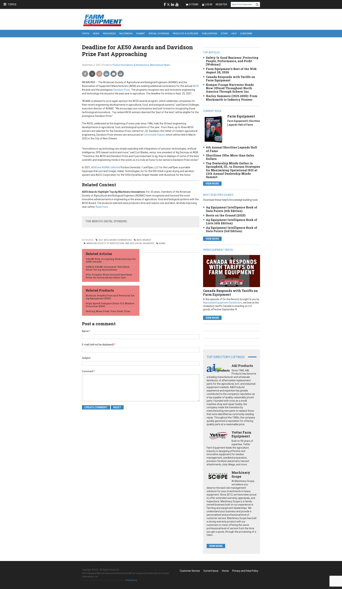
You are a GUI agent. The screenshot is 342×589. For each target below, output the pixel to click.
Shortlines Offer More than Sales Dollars (230, 157)
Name (86, 331)
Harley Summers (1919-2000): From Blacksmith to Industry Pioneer (231, 97)
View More (212, 183)
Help (234, 33)
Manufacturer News (160, 65)
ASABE (162, 243)
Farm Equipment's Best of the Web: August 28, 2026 (231, 70)
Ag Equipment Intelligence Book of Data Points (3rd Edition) (231, 229)
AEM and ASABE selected (105, 167)
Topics (12, 4)
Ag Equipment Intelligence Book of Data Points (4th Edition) (231, 209)
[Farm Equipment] (213, 129)
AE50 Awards (143, 240)
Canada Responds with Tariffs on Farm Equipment (230, 78)
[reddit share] (99, 74)
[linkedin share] (106, 74)
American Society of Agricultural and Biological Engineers (120, 243)
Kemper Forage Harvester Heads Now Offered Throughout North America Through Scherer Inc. (230, 88)
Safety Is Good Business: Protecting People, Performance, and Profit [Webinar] (232, 61)
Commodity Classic (154, 134)
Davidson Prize (121, 89)
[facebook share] (85, 74)
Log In (208, 4)
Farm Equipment (241, 116)
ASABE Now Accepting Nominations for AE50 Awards (111, 260)
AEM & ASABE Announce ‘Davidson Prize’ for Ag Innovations (107, 268)
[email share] (113, 74)
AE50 (196, 86)
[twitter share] (92, 74)
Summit (140, 33)
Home (225, 570)
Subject (86, 358)
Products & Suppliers (185, 33)
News (96, 33)
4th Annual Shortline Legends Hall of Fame (231, 149)
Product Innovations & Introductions (131, 65)
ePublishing (131, 580)
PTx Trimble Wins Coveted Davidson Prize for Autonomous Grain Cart (109, 276)
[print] (121, 74)
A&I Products (242, 365)
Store (224, 33)
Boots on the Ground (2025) (225, 215)
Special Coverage (158, 33)
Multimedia (126, 33)
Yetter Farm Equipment (241, 434)
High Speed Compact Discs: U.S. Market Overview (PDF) (110, 305)
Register (221, 4)
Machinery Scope (241, 474)
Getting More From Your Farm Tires (108, 311)
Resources (109, 33)
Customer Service (190, 570)
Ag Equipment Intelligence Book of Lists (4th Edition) (231, 221)
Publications (209, 33)
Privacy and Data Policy (245, 570)
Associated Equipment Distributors (222, 302)
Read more (102, 206)
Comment (88, 371)
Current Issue (210, 570)
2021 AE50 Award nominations (115, 240)
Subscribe (246, 33)
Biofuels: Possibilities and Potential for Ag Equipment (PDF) (110, 297)
